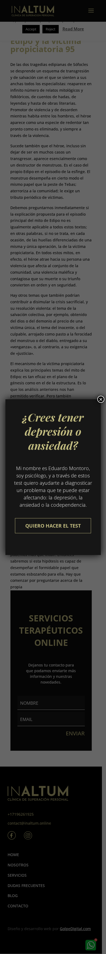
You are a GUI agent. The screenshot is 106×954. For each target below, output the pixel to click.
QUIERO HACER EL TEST (53, 525)
